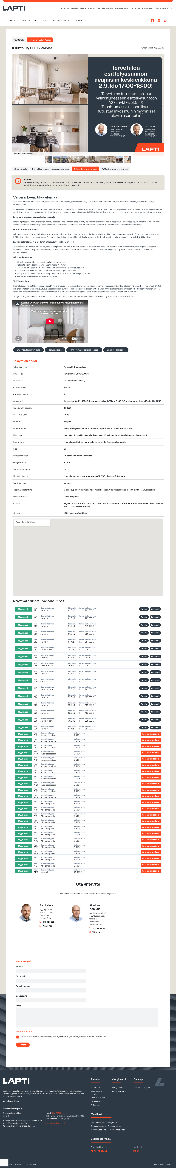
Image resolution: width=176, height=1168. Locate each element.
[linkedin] (99, 1151)
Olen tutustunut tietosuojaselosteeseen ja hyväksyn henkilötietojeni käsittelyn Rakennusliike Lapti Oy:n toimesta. (63, 1036)
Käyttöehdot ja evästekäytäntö (104, 1122)
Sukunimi (20, 976)
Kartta (44, 20)
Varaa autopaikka (150, 734)
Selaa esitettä (55, 350)
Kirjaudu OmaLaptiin (141, 1087)
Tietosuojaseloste (24, 1031)
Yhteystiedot (80, 20)
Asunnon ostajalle (69, 8)
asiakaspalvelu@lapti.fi (55, 1123)
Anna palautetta (118, 1091)
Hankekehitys (121, 8)
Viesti (18, 1005)
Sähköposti (21, 996)
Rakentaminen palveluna (97, 1092)
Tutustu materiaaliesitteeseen (84, 350)
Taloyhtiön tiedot (28, 20)
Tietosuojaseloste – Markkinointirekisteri (108, 1129)
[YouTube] (103, 1151)
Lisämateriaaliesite (116, 350)
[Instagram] (95, 1151)
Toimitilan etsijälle (105, 8)
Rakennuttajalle (87, 8)
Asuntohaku (19, 40)
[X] (106, 1151)
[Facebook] (92, 1151)
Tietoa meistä (161, 8)
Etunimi (19, 966)
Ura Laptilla (135, 8)
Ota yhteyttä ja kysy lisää (28, 350)
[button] (162, 56)
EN (171, 8)
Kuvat (12, 20)
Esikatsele (155, 609)
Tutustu (144, 609)
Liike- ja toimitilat (98, 1097)
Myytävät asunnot (61, 20)
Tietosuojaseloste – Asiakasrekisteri (106, 1126)
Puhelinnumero (23, 986)
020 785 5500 (58, 1113)
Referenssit (147, 8)
